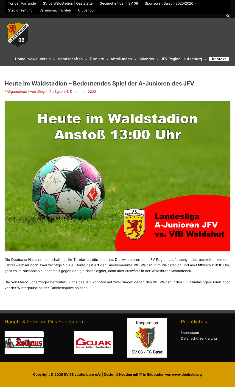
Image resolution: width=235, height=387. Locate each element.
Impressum (190, 332)
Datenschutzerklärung (199, 338)
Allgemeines (17, 91)
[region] (59, 343)
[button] (228, 16)
